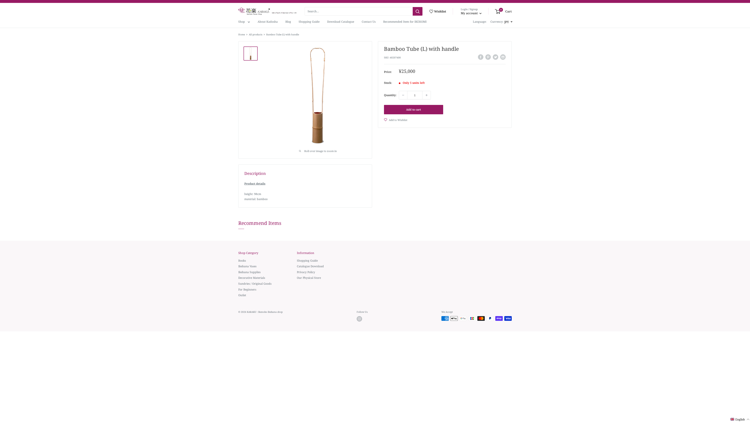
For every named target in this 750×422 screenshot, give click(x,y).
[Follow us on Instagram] (359, 319)
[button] (740, 419)
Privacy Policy (306, 272)
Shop (242, 21)
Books (242, 260)
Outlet (242, 295)
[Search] (417, 11)
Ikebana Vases (247, 266)
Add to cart (413, 109)
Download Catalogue (340, 21)
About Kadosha (268, 21)
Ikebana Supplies (249, 272)
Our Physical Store (309, 278)
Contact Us (369, 21)
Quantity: (390, 95)
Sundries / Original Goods (254, 283)
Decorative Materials (251, 278)
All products (255, 34)
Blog (288, 21)
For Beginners (247, 289)
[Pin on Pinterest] (488, 57)
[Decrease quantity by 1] (403, 95)
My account (470, 13)
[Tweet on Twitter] (495, 57)
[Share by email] (503, 57)
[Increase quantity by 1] (426, 95)
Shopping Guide (309, 21)
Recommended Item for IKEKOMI (405, 21)
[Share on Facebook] (480, 57)
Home (241, 34)
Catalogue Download (310, 266)
